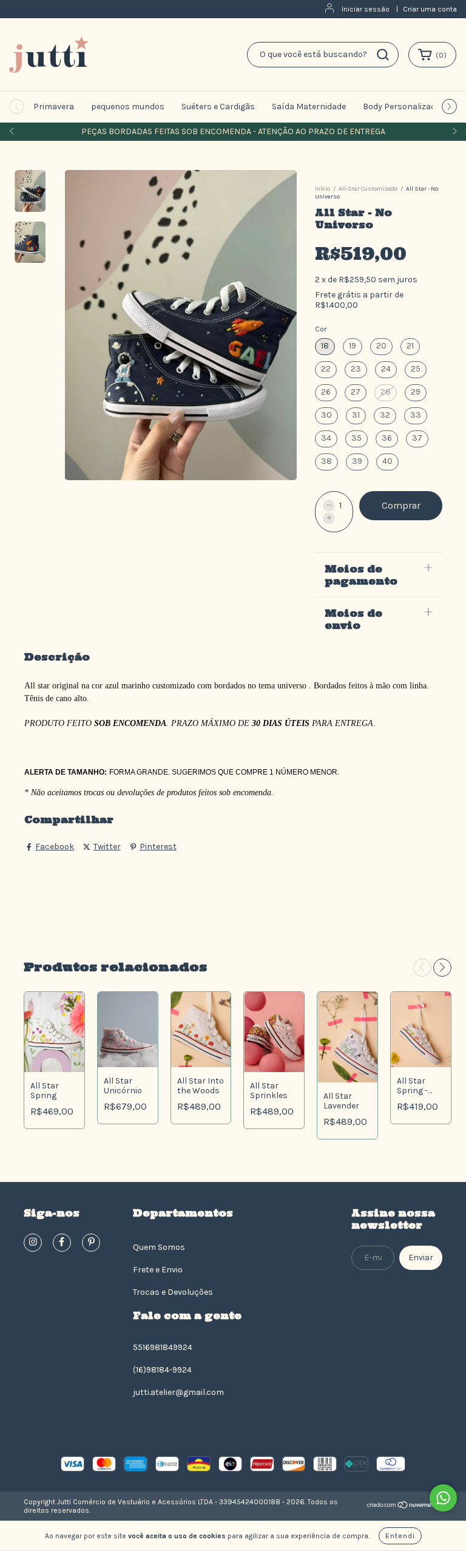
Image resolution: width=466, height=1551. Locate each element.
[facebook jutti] (62, 1243)
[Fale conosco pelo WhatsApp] (443, 1498)
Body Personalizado (402, 106)
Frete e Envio (158, 1269)
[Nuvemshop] (404, 1506)
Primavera (53, 106)
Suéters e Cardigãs (218, 106)
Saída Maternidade (309, 106)
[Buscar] (383, 55)
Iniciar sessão (366, 9)
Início (322, 188)
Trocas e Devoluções (173, 1292)
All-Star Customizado (368, 188)
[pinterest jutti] (91, 1243)
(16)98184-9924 (162, 1370)
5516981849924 (162, 1347)
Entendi (400, 1536)
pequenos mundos (127, 106)
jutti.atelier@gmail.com (178, 1392)
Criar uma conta (430, 9)
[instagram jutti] (33, 1243)
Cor (320, 329)
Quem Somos (159, 1247)
